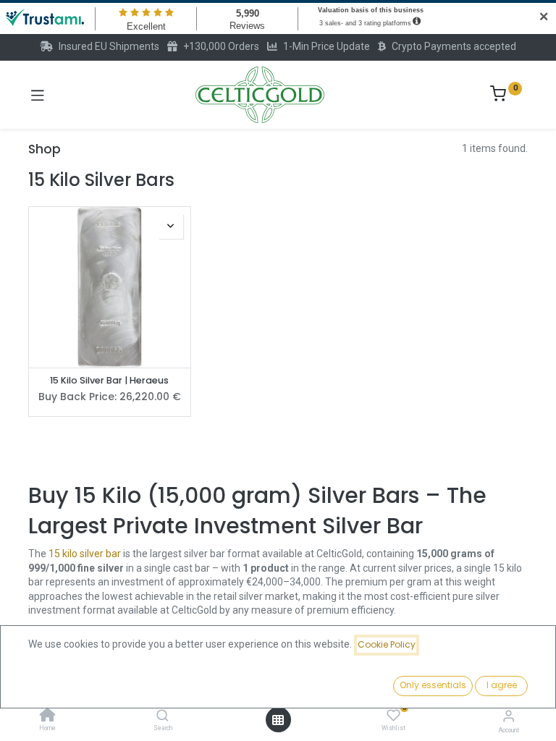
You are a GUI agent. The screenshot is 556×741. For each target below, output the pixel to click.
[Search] (162, 716)
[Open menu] (278, 720)
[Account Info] (508, 716)
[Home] (48, 716)
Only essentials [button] (433, 685)
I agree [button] (501, 685)
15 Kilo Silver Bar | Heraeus (109, 380)
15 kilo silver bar (85, 553)
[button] (171, 226)
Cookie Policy (387, 644)
